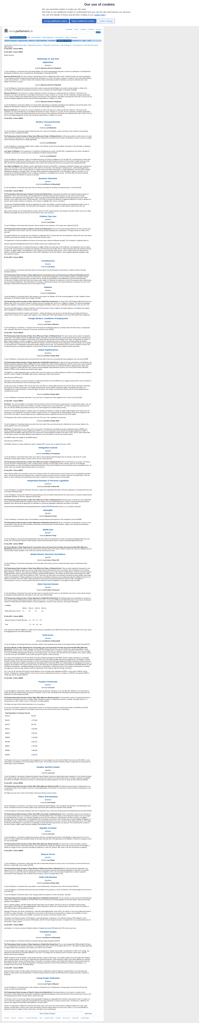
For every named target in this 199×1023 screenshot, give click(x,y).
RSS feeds (91, 29)
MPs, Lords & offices (34, 37)
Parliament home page (19, 45)
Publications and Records (51, 45)
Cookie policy (75, 1018)
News (84, 40)
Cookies (76, 29)
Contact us (99, 29)
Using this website (48, 1018)
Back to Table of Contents (47, 1013)
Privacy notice (66, 1018)
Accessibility (69, 29)
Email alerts (83, 29)
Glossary (13, 1018)
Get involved (59, 37)
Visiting (67, 37)
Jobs (41, 1018)
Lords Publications (66, 45)
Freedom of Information (31, 1018)
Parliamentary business (18, 37)
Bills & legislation (41, 40)
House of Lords (22, 40)
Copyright (58, 1018)
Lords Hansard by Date (90, 45)
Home (7, 37)
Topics (89, 40)
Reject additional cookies (83, 21)
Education (74, 37)
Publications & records (64, 40)
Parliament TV (76, 40)
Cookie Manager (85, 1018)
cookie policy (100, 15)
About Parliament (48, 37)
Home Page (88, 1013)
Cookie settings (106, 21)
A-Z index (6, 1018)
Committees (52, 40)
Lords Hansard (77, 45)
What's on (32, 40)
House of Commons (11, 40)
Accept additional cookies (55, 21)
